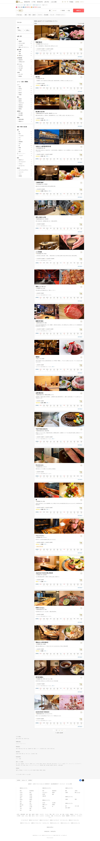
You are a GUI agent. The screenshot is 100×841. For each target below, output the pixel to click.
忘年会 (27, 765)
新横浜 (53, 792)
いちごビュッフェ (45, 823)
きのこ (29, 753)
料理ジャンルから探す (27, 774)
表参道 (31, 799)
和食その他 (20, 748)
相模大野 (44, 796)
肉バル (33, 815)
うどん (26, 815)
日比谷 (21, 796)
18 (82, 449)
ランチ (21, 743)
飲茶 (30, 815)
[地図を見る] (81, 49)
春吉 (28, 738)
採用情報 (30, 780)
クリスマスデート (78, 763)
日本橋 (31, 797)
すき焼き (67, 814)
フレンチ (46, 814)
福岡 (17, 738)
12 (82, 236)
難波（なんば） (78, 792)
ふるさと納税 (53, 1)
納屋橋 (53, 804)
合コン (34, 763)
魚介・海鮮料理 (28, 748)
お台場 (31, 806)
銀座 (20, 790)
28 (82, 130)
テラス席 (25, 770)
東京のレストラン (23, 788)
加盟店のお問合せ (50, 827)
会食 (27, 814)
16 (82, 61)
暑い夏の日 (18, 765)
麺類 (35, 748)
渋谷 (20, 801)
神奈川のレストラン (47, 788)
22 (82, 305)
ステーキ (76, 814)
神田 (20, 806)
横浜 (43, 790)
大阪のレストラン (69, 788)
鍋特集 (51, 765)
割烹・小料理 (47, 748)
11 (82, 661)
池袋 (20, 803)
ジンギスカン (47, 815)
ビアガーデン (73, 815)
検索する (78, 10)
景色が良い (56, 765)
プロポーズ (27, 763)
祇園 (75, 799)
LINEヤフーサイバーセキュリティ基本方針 (41, 783)
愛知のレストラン (46, 800)
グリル (80, 814)
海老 (36, 753)
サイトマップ (62, 783)
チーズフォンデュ (57, 815)
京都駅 (66, 799)
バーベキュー (79, 815)
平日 (22, 765)
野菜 (22, 753)
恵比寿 (21, 799)
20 (82, 377)
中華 (53, 814)
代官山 (31, 804)
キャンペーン (71, 763)
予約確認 (71, 1)
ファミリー (60, 763)
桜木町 (44, 794)
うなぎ (22, 815)
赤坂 (20, 797)
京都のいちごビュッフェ (75, 823)
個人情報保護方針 (54, 783)
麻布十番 (21, 804)
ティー (24, 743)
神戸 (66, 806)
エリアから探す (19, 774)
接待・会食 (51, 763)
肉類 (20, 753)
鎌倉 (53, 794)
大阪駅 (66, 792)
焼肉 (63, 814)
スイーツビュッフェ (64, 820)
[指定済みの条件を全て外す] (49, 10)
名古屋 (44, 802)
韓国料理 (67, 815)
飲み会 (55, 763)
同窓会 (31, 763)
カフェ (37, 815)
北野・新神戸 (67, 807)
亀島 (43, 806)
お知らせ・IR (24, 780)
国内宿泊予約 (27, 1)
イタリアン (42, 814)
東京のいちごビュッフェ (54, 823)
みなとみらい (45, 792)
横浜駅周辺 (54, 790)
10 (82, 95)
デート (67, 763)
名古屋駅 (53, 802)
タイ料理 (18, 815)
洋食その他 (52, 748)
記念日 (64, 763)
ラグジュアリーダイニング (34, 765)
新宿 (30, 792)
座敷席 (44, 770)
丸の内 (21, 792)
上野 (20, 808)
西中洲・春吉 (20, 738)
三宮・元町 (77, 806)
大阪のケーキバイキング (44, 820)
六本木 (21, 794)
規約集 (29, 783)
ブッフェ (57, 814)
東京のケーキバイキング (33, 820)
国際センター (45, 804)
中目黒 (31, 796)
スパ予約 (33, 1)
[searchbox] (33, 10)
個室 (24, 765)
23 (82, 483)
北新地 (76, 790)
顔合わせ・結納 (46, 763)
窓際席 (41, 770)
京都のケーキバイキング (54, 820)
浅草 (30, 810)
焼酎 (20, 758)
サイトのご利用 (69, 783)
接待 (30, 814)
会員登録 (77, 1)
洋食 (24, 748)
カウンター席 (29, 770)
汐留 (30, 803)
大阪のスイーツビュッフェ (25, 823)
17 (82, 520)
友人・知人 (18, 763)
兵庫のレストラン (69, 803)
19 (82, 166)
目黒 (30, 808)
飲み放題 (47, 765)
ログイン (82, 1)
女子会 (37, 763)
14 (82, 26)
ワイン (17, 758)
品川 (20, 810)
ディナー (17, 743)
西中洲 (25, 738)
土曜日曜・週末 (42, 765)
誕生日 (41, 763)
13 (82, 201)
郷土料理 (42, 748)
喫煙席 (37, 770)
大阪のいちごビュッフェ (65, 823)
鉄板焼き (71, 814)
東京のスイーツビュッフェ (74, 820)
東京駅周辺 (32, 790)
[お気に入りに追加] (81, 42)
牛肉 (26, 753)
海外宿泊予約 (40, 1)
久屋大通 (44, 808)
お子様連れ (20, 770)
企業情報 (18, 780)
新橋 (30, 801)
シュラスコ (42, 815)
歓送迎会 (22, 763)
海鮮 (52, 815)
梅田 (66, 790)
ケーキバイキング (24, 820)
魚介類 (17, 753)
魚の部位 (33, 753)
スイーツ (38, 748)
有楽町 (31, 794)
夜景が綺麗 (60, 765)
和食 (17, 748)
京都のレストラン (69, 796)
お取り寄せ (46, 1)
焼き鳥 (63, 815)
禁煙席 (34, 770)
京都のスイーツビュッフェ (36, 823)
